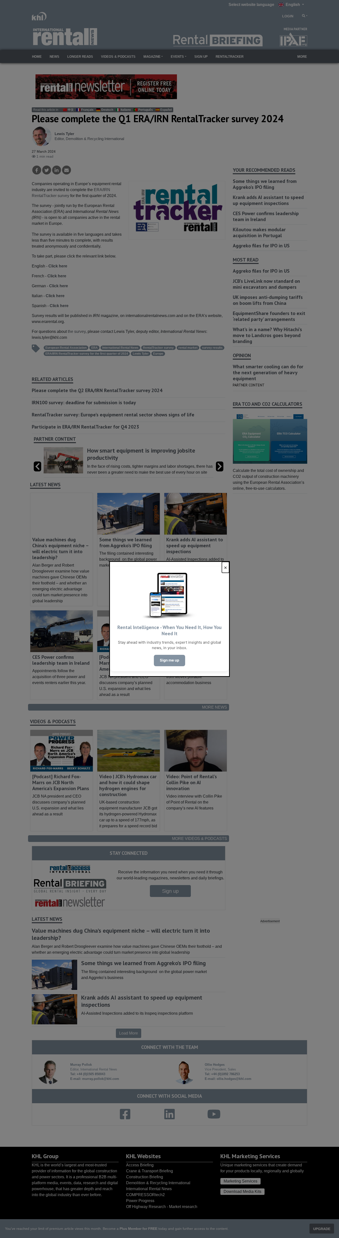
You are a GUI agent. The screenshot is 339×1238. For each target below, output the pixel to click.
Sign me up (169, 660)
